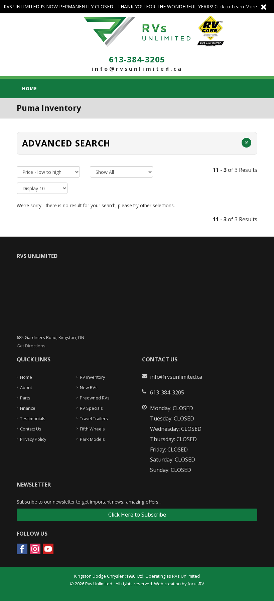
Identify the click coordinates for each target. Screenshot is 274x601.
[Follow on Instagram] (35, 549)
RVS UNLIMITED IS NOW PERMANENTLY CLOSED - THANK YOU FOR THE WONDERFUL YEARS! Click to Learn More (137, 6)
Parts (25, 398)
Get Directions (31, 346)
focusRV (195, 584)
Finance (27, 408)
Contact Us (30, 429)
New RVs (89, 387)
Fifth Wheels (92, 429)
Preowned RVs (95, 398)
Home (29, 88)
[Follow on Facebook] (22, 549)
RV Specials (91, 408)
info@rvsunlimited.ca (137, 68)
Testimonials (32, 418)
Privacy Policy (33, 439)
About (26, 387)
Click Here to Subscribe (137, 514)
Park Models (92, 439)
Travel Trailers (94, 418)
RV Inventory (92, 377)
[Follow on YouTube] (48, 549)
